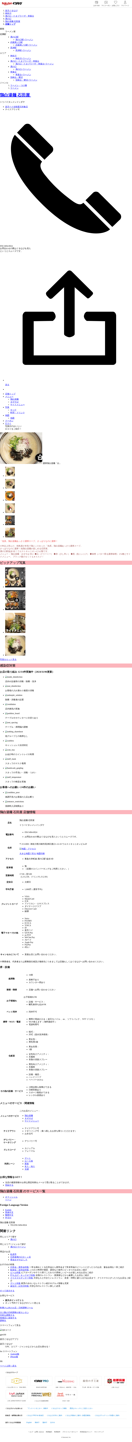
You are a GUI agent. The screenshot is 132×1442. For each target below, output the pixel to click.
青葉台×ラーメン (23, 75)
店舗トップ (10, 394)
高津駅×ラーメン (23, 50)
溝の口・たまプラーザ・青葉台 (19, 16)
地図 (7, 415)
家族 (27, 1164)
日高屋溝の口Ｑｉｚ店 (20, 1257)
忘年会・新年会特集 (19, 1267)
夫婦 (27, 1169)
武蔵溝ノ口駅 (16, 42)
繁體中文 (9, 1215)
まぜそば (14, 402)
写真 (7, 407)
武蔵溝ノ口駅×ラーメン (26, 45)
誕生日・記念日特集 (19, 1286)
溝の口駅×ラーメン (24, 40)
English (8, 1210)
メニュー (9, 396)
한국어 (8, 1218)
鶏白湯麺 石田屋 (12, 21)
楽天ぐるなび (11, 10)
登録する (9, 1185)
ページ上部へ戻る (8, 1366)
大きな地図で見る (27, 853)
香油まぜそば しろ (18, 1260)
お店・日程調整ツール (16, 1308)
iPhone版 (14, 1357)
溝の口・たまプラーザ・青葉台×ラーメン (34, 64)
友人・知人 (30, 1166)
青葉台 (13, 72)
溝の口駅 (14, 37)
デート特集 (15, 1283)
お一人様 (29, 1161)
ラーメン (14, 88)
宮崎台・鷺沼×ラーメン (26, 80)
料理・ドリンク (17, 413)
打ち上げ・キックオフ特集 (22, 1275)
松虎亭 (13, 1254)
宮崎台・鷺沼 (16, 77)
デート (28, 1158)
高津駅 (13, 48)
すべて (13, 410)
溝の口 (8, 19)
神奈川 (8, 13)
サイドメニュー (17, 404)
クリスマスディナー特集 (21, 1278)
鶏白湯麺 (14, 399)
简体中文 (9, 1212)
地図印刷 (40, 853)
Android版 (14, 1354)
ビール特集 (15, 1272)
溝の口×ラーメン (23, 69)
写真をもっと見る (8, 659)
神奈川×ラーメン (23, 58)
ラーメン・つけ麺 (18, 85)
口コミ (8, 423)
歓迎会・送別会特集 (19, 1270)
